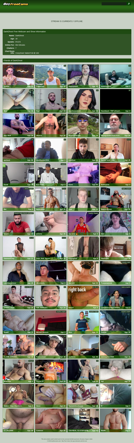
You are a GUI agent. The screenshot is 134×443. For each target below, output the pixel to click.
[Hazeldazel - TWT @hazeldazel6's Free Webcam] (115, 101)
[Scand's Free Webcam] (18, 322)
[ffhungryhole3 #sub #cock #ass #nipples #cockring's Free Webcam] (115, 125)
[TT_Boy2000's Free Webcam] (18, 420)
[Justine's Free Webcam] (18, 76)
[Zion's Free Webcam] (115, 223)
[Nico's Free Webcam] (83, 322)
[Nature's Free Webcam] (83, 297)
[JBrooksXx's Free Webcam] (51, 273)
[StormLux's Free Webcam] (51, 371)
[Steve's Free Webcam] (51, 396)
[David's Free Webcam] (18, 174)
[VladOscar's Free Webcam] (115, 248)
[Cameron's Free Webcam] (51, 420)
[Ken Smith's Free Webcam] (51, 174)
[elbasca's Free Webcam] (51, 125)
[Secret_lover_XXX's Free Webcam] (115, 150)
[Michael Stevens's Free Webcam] (51, 322)
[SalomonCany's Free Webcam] (18, 248)
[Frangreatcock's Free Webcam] (115, 273)
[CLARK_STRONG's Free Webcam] (18, 346)
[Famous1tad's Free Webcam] (51, 346)
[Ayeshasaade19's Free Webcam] (83, 101)
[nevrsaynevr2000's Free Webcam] (115, 346)
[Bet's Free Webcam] (18, 199)
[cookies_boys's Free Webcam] (18, 297)
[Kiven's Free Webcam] (83, 174)
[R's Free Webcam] (115, 396)
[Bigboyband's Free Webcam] (83, 76)
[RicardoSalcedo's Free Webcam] (83, 125)
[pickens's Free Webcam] (51, 223)
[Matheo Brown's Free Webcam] (115, 199)
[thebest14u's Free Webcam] (115, 174)
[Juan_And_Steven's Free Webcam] (51, 248)
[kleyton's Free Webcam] (18, 223)
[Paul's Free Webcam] (51, 101)
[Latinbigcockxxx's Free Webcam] (18, 273)
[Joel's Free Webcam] (83, 371)
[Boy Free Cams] (15, 3)
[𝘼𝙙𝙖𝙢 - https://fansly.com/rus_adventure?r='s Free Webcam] (18, 396)
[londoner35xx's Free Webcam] (115, 76)
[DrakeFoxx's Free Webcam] (51, 76)
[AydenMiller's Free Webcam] (51, 199)
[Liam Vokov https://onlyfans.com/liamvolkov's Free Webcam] (115, 297)
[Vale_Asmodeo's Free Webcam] (51, 297)
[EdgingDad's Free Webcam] (83, 248)
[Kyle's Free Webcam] (83, 199)
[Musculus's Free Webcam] (18, 371)
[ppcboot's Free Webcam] (18, 150)
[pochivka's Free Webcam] (83, 346)
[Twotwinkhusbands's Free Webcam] (83, 396)
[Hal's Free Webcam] (115, 371)
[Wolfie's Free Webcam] (115, 420)
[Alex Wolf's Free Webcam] (18, 125)
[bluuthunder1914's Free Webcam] (51, 150)
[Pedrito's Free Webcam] (115, 322)
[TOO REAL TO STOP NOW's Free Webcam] (83, 420)
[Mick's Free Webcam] (18, 101)
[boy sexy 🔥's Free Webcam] (83, 223)
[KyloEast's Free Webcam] (83, 150)
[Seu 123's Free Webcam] (83, 273)
